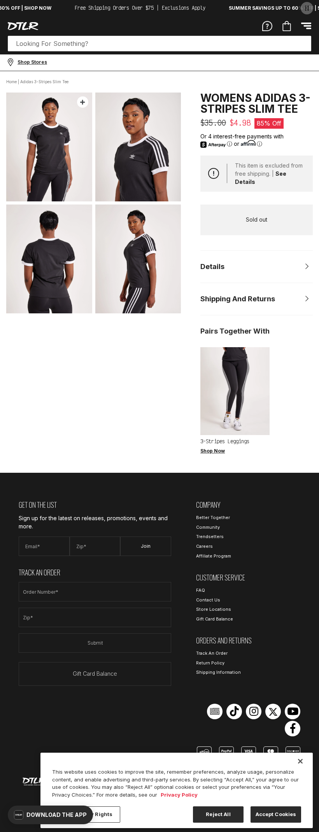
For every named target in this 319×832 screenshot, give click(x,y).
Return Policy (210, 663)
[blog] (215, 711)
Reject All (218, 814)
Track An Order (212, 653)
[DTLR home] (23, 26)
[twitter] (273, 711)
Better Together (213, 517)
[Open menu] (306, 26)
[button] (50, 815)
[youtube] (292, 711)
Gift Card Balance (95, 673)
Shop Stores (32, 62)
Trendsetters (210, 536)
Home (11, 81)
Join (146, 546)
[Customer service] (267, 25)
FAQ (200, 590)
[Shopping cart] (287, 26)
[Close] (300, 761)
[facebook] (292, 728)
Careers (204, 546)
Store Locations (213, 609)
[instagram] (253, 711)
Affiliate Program (213, 556)
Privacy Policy (179, 795)
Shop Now (212, 451)
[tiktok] (234, 711)
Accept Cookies (276, 814)
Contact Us (208, 600)
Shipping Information (218, 672)
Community (208, 527)
